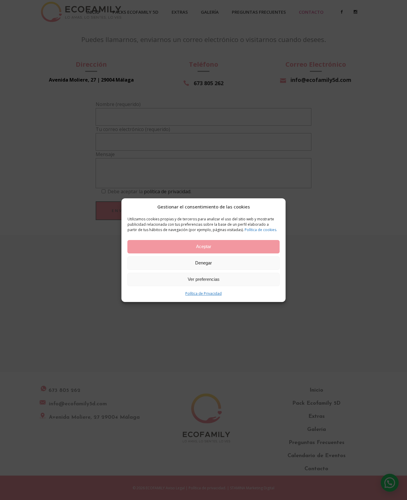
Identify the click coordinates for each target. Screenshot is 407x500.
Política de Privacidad (203, 293)
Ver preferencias (204, 279)
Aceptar (203, 246)
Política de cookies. (261, 229)
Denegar (203, 262)
